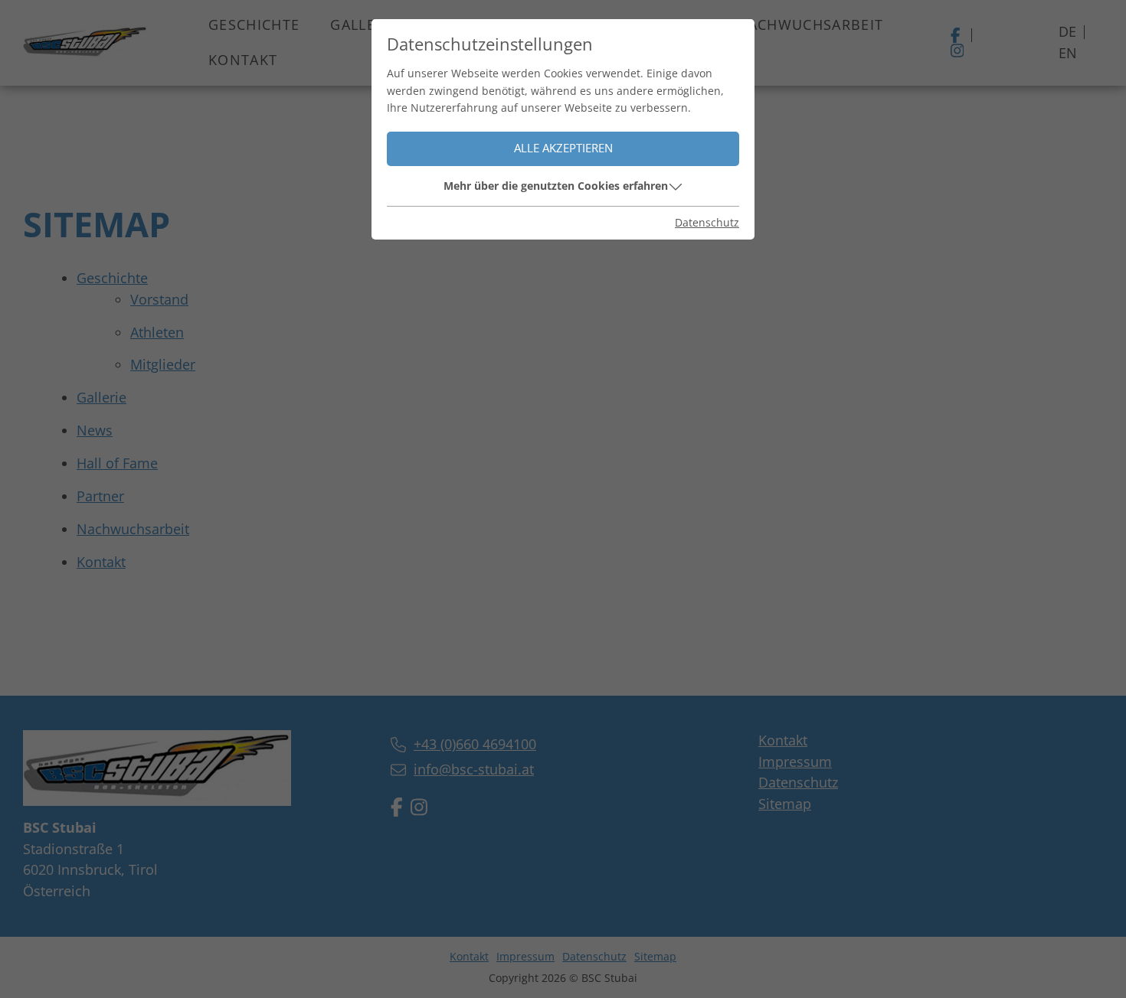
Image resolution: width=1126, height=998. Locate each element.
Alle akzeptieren (563, 148)
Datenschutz (707, 222)
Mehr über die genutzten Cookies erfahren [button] (556, 185)
